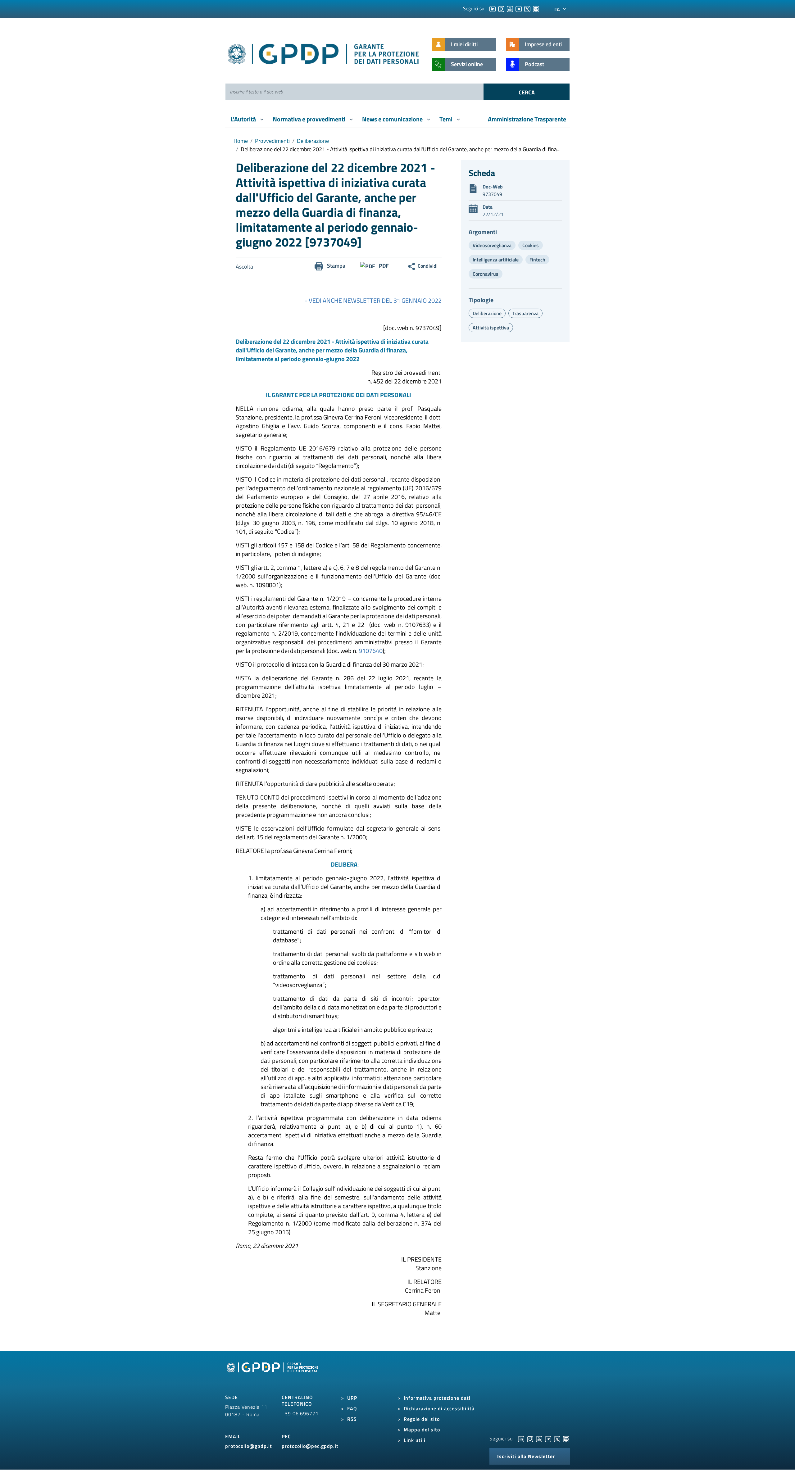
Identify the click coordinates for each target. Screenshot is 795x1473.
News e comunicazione (393, 119)
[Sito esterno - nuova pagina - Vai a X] (557, 1438)
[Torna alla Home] (323, 52)
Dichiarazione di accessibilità (439, 1408)
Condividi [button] (428, 266)
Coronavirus (485, 274)
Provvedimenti (272, 141)
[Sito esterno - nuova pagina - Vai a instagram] (530, 1438)
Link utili (414, 1440)
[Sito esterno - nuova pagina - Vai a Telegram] (548, 1438)
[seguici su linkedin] (492, 8)
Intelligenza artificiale (496, 259)
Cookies (530, 245)
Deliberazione (313, 141)
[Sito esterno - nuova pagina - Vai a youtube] (539, 1438)
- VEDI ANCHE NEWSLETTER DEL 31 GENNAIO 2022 (373, 300)
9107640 (371, 650)
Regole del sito (422, 1419)
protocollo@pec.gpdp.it (310, 1446)
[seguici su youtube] (510, 8)
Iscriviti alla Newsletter (526, 1456)
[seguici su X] (527, 8)
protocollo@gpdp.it (248, 1446)
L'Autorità (244, 119)
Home (241, 141)
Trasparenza (525, 313)
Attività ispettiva (491, 327)
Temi (446, 119)
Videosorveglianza (492, 245)
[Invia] (527, 92)
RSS (352, 1419)
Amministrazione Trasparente (527, 119)
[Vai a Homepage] (273, 1374)
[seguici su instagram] (501, 8)
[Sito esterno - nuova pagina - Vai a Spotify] (566, 1438)
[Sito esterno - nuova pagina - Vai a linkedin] (521, 1438)
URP (352, 1398)
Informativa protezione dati (437, 1398)
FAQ (352, 1408)
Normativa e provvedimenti (310, 119)
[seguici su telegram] (519, 8)
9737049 (492, 194)
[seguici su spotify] (536, 8)
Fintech (537, 259)
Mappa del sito (422, 1429)
